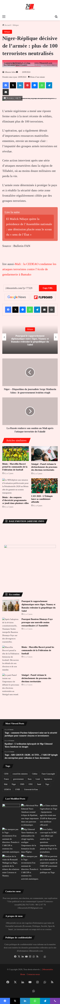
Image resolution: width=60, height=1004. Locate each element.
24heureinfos (47, 969)
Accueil (7, 25)
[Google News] (16, 297)
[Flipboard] (43, 297)
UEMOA (7, 789)
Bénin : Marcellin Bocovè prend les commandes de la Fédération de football (14, 467)
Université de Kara (31, 789)
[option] (30, 337)
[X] (19, 956)
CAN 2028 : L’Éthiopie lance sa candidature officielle (42, 499)
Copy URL (48, 288)
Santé (39, 784)
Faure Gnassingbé (48, 774)
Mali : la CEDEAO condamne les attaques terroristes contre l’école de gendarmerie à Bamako (29, 269)
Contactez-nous (33, 974)
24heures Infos (10, 72)
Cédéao (34, 774)
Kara (29, 779)
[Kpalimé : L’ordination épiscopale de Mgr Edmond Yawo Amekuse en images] (11, 809)
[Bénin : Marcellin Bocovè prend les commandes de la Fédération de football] (15, 453)
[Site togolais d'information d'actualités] (30, 6)
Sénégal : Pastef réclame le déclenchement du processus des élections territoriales (44, 467)
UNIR (17, 789)
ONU (31, 784)
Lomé (38, 779)
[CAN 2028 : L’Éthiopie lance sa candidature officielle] (44, 485)
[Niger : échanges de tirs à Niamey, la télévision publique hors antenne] (11, 866)
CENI (6, 774)
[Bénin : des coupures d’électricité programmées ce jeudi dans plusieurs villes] (15, 486)
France (6, 779)
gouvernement (18, 779)
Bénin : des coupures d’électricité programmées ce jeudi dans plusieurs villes (15, 500)
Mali (5, 784)
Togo (47, 784)
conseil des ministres (20, 774)
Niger (14, 784)
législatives (48, 779)
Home (22, 974)
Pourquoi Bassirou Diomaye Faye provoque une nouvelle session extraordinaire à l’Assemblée (37, 622)
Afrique (15, 25)
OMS (22, 784)
